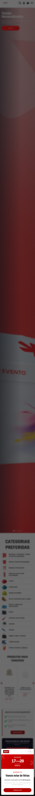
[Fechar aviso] (30, 751)
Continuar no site (18, 790)
